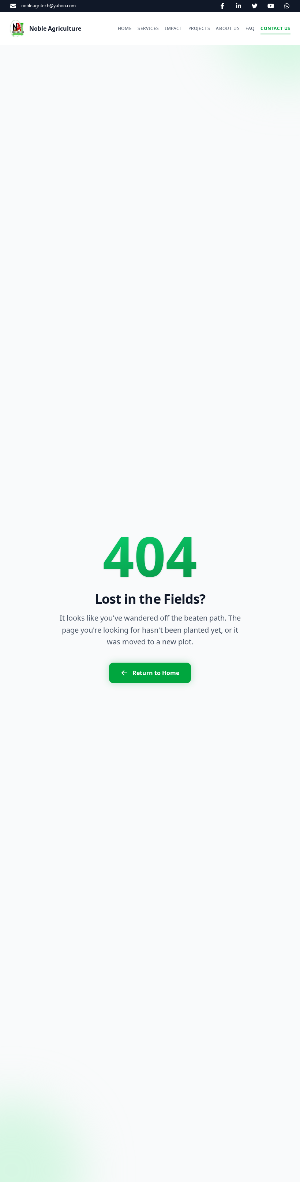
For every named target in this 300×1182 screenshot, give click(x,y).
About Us (228, 28)
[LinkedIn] (238, 6)
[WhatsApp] (286, 6)
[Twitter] (254, 6)
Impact (174, 28)
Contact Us (275, 28)
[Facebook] (222, 6)
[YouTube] (270, 6)
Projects (199, 28)
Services (148, 28)
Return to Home (155, 673)
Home (125, 28)
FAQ (250, 28)
